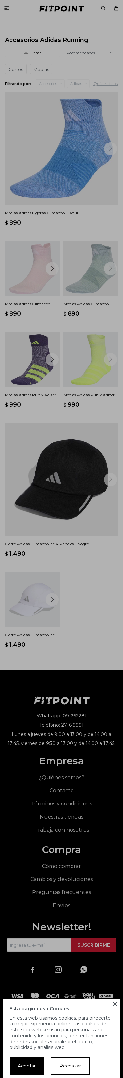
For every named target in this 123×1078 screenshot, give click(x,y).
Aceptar (27, 1066)
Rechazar (70, 1066)
